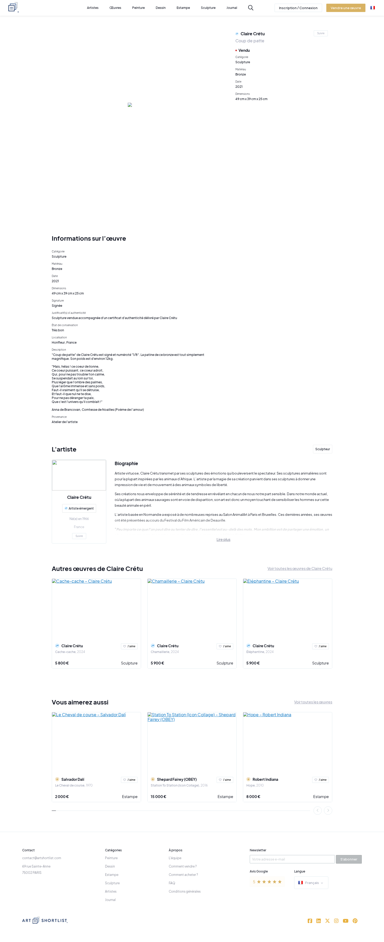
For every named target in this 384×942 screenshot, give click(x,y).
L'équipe (175, 858)
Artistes (111, 891)
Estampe (130, 796)
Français (312, 883)
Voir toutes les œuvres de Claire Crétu (299, 568)
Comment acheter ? (183, 875)
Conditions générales (185, 891)
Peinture (111, 858)
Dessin (110, 866)
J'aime (131, 646)
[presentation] (317, 810)
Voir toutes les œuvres (313, 702)
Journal (110, 900)
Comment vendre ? (183, 866)
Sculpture (129, 663)
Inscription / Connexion (298, 8)
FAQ (172, 883)
